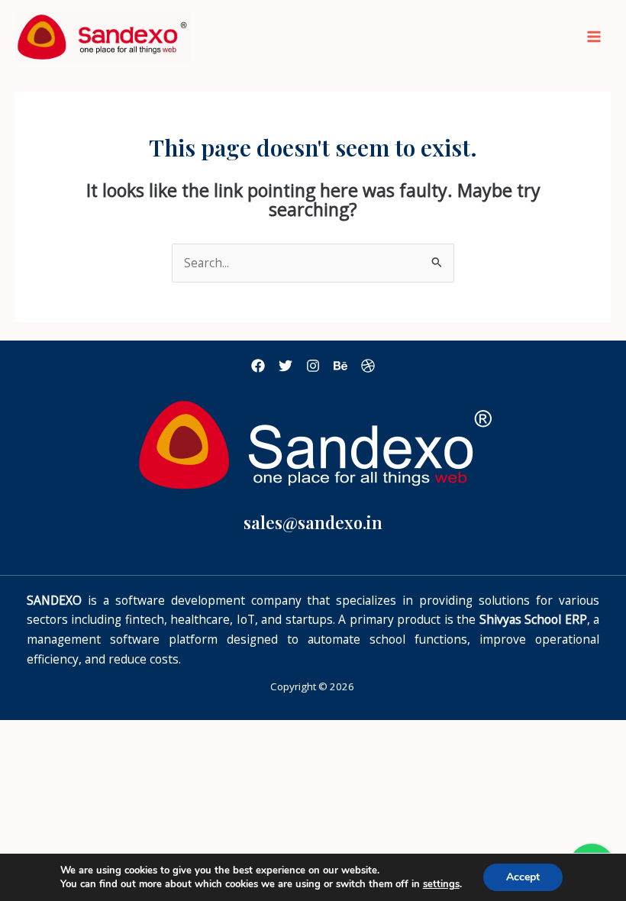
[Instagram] (313, 366)
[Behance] (340, 366)
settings (441, 884)
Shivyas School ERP (533, 619)
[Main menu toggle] (594, 37)
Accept (523, 877)
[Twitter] (285, 366)
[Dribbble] (368, 366)
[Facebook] (258, 366)
